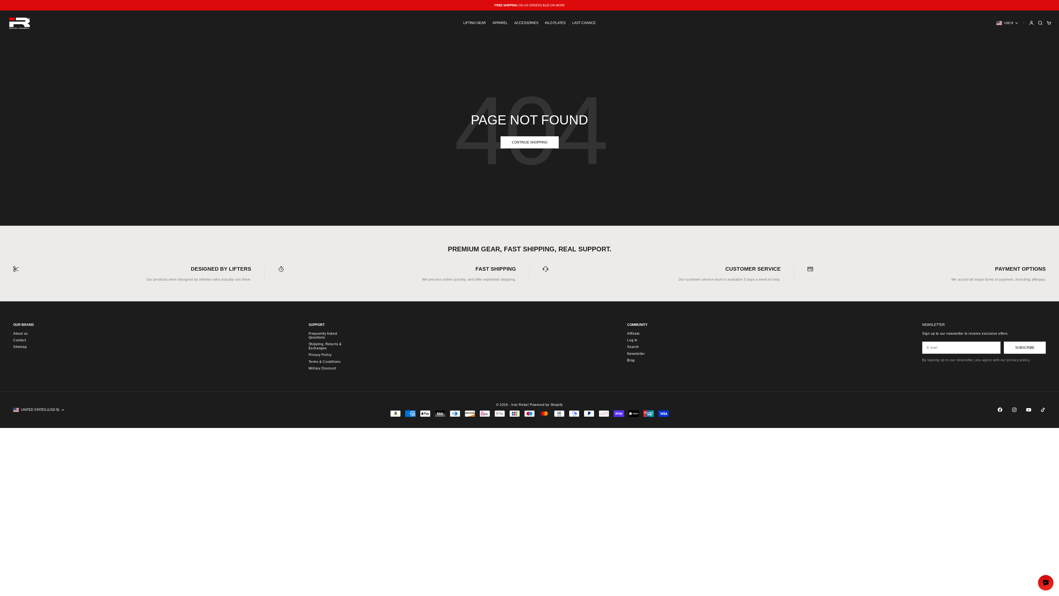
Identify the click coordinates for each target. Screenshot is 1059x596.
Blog (631, 360)
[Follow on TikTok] (1043, 410)
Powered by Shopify (546, 405)
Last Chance (584, 23)
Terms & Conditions (325, 362)
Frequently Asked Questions (323, 335)
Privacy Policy (320, 355)
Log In (632, 340)
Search (633, 347)
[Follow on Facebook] (1000, 410)
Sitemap (20, 347)
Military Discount (322, 368)
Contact (19, 340)
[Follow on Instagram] (1014, 410)
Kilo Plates (555, 23)
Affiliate (633, 334)
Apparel (500, 23)
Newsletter (636, 354)
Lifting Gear (474, 23)
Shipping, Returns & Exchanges (325, 346)
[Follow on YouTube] (1028, 410)
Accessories (526, 23)
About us (20, 334)
